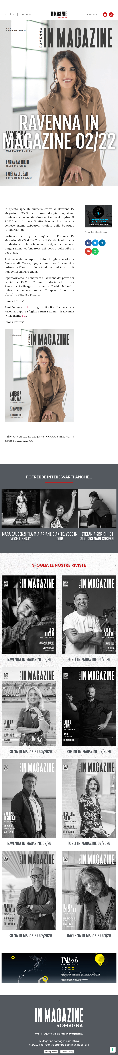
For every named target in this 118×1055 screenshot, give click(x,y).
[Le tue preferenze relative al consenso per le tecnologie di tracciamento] (113, 1050)
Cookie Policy (67, 1052)
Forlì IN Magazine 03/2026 (89, 659)
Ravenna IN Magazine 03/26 (29, 659)
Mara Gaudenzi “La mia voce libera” (20, 536)
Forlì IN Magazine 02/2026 (89, 843)
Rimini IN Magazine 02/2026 (89, 751)
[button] (88, 242)
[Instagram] (111, 14)
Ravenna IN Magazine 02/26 (29, 843)
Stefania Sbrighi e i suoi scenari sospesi (97, 536)
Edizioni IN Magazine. (69, 1033)
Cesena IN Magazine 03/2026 (29, 751)
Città (8, 14)
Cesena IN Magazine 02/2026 (29, 935)
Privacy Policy (51, 1052)
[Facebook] (105, 14)
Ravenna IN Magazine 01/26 (89, 935)
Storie (24, 14)
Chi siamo (92, 14)
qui (26, 307)
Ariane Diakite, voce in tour (59, 536)
